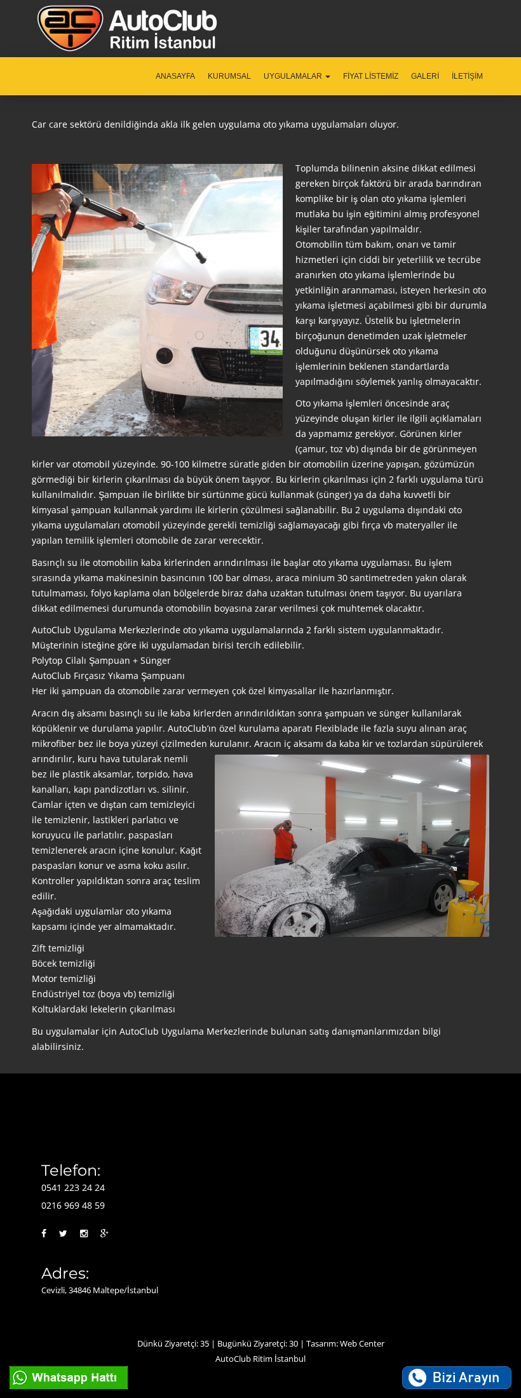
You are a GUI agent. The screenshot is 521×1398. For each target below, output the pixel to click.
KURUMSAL (229, 76)
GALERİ (425, 76)
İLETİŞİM (467, 76)
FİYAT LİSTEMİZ (370, 76)
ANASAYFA (175, 76)
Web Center (362, 1343)
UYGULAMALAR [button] (294, 76)
